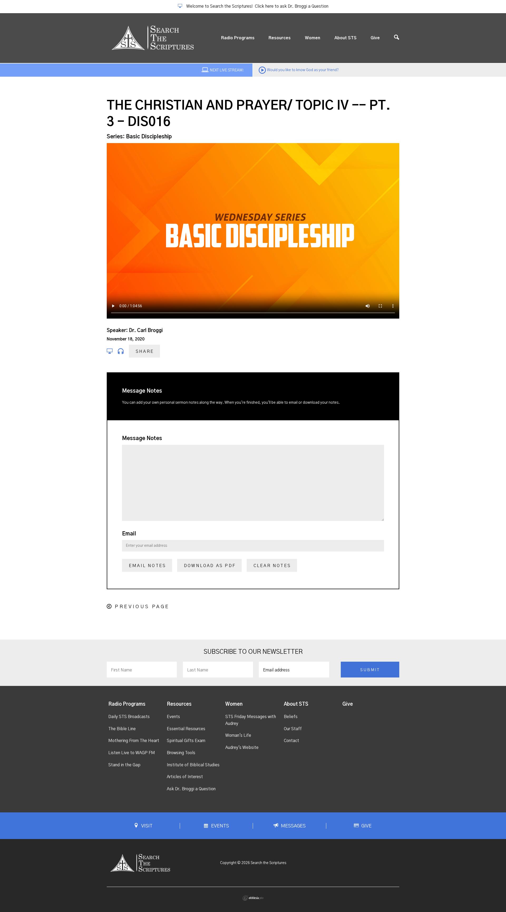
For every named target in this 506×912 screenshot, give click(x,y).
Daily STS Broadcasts (129, 717)
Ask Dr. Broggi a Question (191, 789)
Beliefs (291, 717)
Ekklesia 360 (253, 898)
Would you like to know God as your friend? (303, 70)
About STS (345, 38)
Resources (280, 38)
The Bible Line (122, 729)
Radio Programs (238, 38)
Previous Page (142, 606)
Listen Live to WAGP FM (131, 753)
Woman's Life (238, 735)
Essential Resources (186, 729)
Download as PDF (210, 566)
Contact (291, 741)
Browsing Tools (181, 753)
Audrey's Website (242, 747)
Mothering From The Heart (133, 741)
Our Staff (293, 729)
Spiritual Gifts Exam (186, 741)
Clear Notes (272, 566)
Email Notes (147, 566)
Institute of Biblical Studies (193, 765)
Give (375, 38)
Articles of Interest (185, 777)
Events (173, 717)
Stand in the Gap (124, 765)
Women (312, 38)
